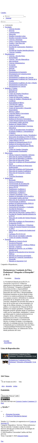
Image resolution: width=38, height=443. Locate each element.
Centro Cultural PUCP (16, 106)
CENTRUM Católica (16, 104)
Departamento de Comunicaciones (20, 74)
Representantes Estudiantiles (18, 151)
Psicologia (12, 70)
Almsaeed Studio (22, 436)
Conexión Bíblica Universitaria (19, 113)
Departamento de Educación (18, 84)
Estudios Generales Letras (17, 36)
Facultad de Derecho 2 (16, 209)
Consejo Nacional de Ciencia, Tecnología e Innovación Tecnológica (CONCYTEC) (23, 136)
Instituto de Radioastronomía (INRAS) (21, 203)
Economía (12, 65)
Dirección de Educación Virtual (19, 160)
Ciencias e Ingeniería (15, 39)
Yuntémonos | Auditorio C (17, 192)
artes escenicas (13, 61)
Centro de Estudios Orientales (18, 149)
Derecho (11, 30)
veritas (15, 386)
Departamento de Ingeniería (18, 72)
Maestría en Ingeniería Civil (18, 261)
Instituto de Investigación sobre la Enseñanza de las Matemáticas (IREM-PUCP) (21, 145)
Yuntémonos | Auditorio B (17, 191)
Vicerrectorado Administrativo (18, 185)
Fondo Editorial (14, 75)
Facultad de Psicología (16, 205)
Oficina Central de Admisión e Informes (21, 155)
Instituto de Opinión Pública (18, 124)
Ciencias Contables (15, 52)
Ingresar (8, 18)
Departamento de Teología (17, 210)
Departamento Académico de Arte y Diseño (23, 83)
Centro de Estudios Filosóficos (18, 93)
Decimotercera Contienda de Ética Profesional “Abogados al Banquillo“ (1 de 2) (22, 356)
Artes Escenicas (14, 45)
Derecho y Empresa (15, 246)
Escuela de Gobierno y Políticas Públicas (22, 245)
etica (3, 386)
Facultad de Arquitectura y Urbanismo (21, 225)
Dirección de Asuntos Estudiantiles (20, 156)
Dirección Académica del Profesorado (21, 169)
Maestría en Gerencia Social (18, 241)
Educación (12, 34)
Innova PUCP (13, 187)
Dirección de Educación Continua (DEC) (22, 212)
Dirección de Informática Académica (20, 158)
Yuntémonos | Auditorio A (17, 189)
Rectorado (12, 180)
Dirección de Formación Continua (20, 173)
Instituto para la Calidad (16, 117)
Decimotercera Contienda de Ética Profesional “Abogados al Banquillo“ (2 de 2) (22, 362)
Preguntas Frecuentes (12, 414)
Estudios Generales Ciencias (18, 38)
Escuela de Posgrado (15, 243)
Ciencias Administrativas (17, 63)
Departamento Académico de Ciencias (21, 77)
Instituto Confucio (14, 115)
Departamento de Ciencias (17, 86)
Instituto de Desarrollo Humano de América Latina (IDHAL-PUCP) (23, 139)
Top (2, 441)
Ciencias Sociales (14, 29)
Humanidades (13, 57)
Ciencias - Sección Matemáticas (19, 59)
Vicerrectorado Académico (17, 201)
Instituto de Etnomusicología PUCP (20, 142)
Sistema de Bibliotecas (16, 182)
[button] (3, 12)
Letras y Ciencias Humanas (17, 41)
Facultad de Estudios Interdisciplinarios (21, 50)
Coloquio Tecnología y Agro (18, 194)
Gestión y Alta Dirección (17, 43)
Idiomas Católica (14, 111)
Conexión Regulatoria (16, 176)
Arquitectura (13, 66)
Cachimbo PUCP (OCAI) (17, 234)
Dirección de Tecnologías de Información (22, 200)
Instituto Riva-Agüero (16, 95)
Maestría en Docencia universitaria (20, 255)
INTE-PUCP (13, 90)
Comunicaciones (14, 32)
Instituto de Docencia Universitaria (20, 119)
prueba (11, 174)
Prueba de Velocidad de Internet (16, 416)
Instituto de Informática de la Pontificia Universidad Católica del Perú (21, 197)
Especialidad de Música (16, 102)
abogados (9, 386)
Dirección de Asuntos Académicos (20, 171)
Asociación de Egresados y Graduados (21, 207)
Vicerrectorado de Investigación (19, 183)
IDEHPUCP (13, 92)
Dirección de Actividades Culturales (20, 236)
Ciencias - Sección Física (17, 56)
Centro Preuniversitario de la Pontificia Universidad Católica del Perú (21, 121)
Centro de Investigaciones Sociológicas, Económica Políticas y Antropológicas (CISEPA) (21, 131)
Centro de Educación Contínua (19, 97)
